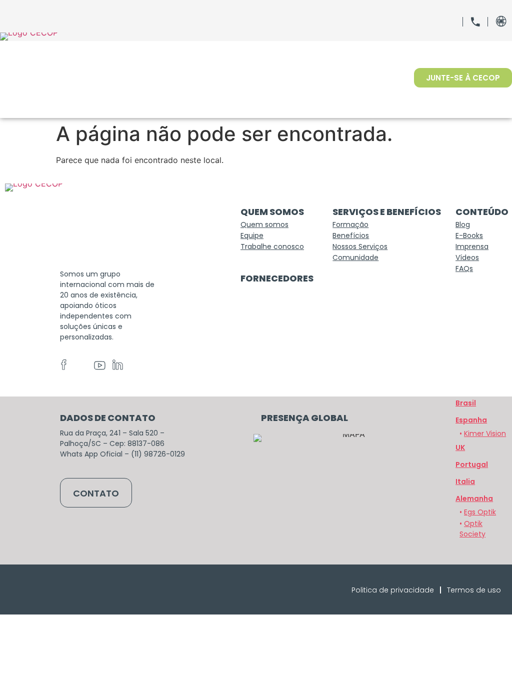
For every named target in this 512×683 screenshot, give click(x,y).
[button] (474, 498)
